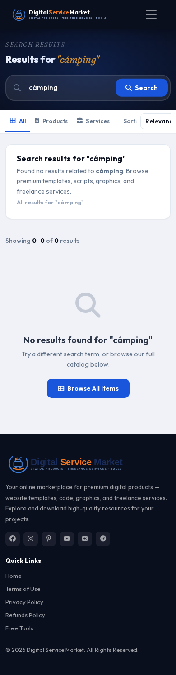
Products (55, 120)
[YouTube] (67, 539)
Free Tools (19, 628)
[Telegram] (103, 539)
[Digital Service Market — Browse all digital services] (88, 463)
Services (98, 120)
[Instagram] (30, 539)
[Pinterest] (49, 539)
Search (146, 88)
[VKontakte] (85, 539)
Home (13, 575)
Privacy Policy (24, 601)
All (22, 120)
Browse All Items (93, 388)
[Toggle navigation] (151, 14)
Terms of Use (23, 588)
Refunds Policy (25, 614)
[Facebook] (12, 539)
